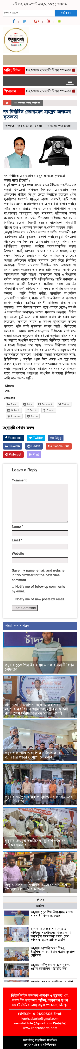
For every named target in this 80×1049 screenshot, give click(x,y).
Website (18, 554)
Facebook (14, 438)
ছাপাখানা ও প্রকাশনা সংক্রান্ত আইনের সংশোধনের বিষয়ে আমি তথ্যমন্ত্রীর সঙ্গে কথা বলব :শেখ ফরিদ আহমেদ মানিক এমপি (36, 709)
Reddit (35, 446)
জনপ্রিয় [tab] (40, 906)
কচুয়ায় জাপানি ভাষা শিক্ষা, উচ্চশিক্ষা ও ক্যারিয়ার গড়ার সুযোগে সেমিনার (33, 755)
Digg (57, 438)
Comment (19, 480)
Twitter (37, 438)
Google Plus (60, 446)
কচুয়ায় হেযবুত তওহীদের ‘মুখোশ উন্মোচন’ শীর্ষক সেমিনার (36, 843)
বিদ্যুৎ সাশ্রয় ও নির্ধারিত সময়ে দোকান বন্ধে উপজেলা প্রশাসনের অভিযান (36, 887)
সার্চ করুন (66, 13)
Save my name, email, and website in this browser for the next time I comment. (38, 575)
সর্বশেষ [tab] (40, 899)
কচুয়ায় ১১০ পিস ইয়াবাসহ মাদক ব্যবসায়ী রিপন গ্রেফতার (39, 667)
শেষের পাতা (24, 103)
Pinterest (14, 455)
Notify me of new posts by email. (40, 599)
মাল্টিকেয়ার (49, 1045)
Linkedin (14, 446)
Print (35, 455)
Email (17, 540)
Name (17, 527)
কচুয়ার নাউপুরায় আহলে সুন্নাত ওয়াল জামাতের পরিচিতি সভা (38, 799)
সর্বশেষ (36, 103)
